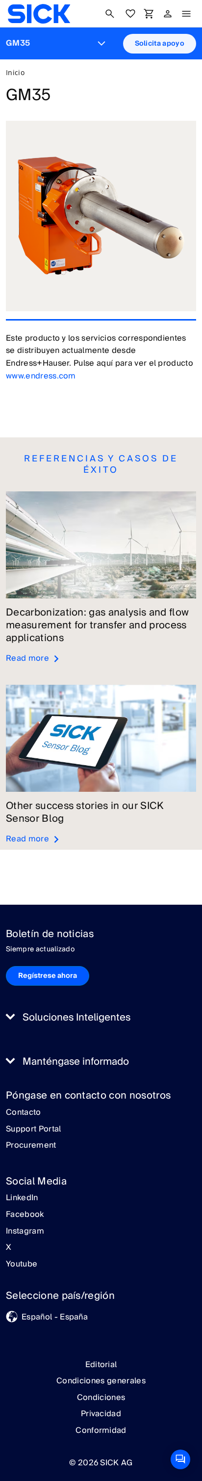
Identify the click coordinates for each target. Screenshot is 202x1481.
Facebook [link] (25, 1215)
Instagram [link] (25, 1231)
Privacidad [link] (101, 1414)
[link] (39, 14)
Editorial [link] (101, 1365)
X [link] (8, 1247)
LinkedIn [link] (22, 1198)
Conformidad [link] (101, 1430)
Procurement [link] (31, 1145)
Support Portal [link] (33, 1129)
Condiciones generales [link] (101, 1381)
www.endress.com (41, 376)
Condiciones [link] (101, 1397)
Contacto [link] (23, 1112)
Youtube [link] (21, 1264)
